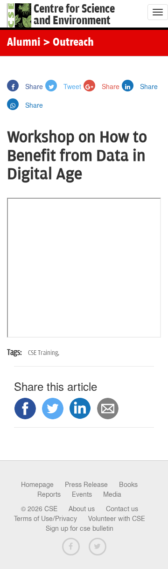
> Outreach (68, 43)
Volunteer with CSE (116, 518)
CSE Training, (43, 353)
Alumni (24, 43)
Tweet (71, 86)
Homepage (37, 484)
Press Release (86, 484)
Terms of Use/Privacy (45, 518)
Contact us (122, 509)
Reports (49, 494)
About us (82, 509)
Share (33, 86)
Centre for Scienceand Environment (74, 15)
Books (128, 484)
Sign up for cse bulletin (79, 528)
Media (112, 494)
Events (82, 494)
